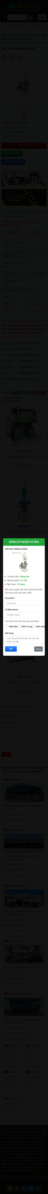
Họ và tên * (10, 598)
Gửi (11, 648)
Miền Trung (27, 626)
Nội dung (9, 633)
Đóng (38, 649)
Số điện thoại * (12, 609)
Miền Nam (41, 626)
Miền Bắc (13, 626)
